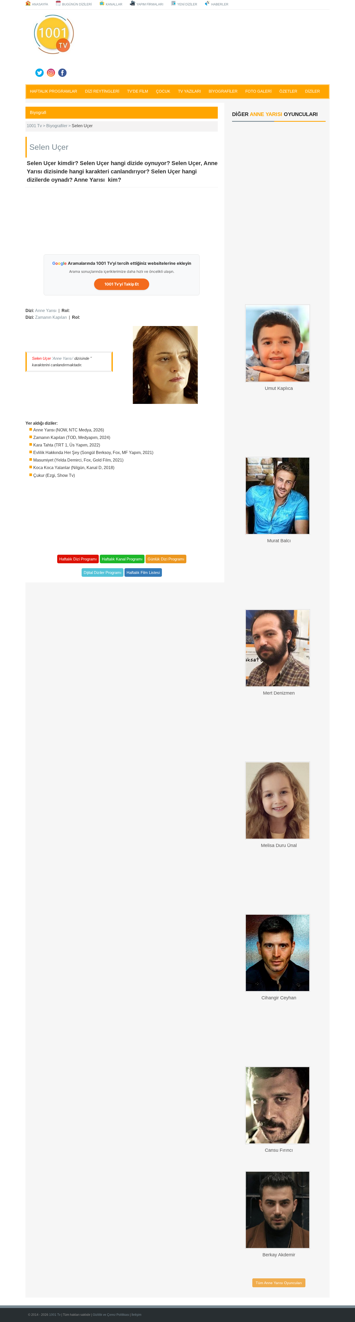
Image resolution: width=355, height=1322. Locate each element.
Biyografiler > (59, 126)
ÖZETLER (288, 91)
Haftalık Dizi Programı (78, 559)
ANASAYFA (40, 4)
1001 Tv (55, 1315)
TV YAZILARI (189, 91)
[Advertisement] (203, 45)
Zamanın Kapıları (51, 317)
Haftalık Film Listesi (143, 572)
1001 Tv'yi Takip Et (121, 284)
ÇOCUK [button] (163, 91)
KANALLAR (114, 4)
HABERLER (219, 4)
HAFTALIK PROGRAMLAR (53, 91)
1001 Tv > (36, 126)
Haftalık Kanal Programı (122, 559)
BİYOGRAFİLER (223, 91)
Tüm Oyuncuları (279, 1283)
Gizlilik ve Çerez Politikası (111, 1315)
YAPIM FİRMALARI (149, 4)
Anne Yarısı (45, 310)
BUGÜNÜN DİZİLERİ (77, 4)
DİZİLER (312, 91)
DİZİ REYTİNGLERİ (102, 91)
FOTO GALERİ (258, 91)
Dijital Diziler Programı (102, 572)
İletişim (136, 1315)
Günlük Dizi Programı (166, 559)
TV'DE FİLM (137, 91)
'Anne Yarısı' (62, 358)
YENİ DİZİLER (187, 4)
